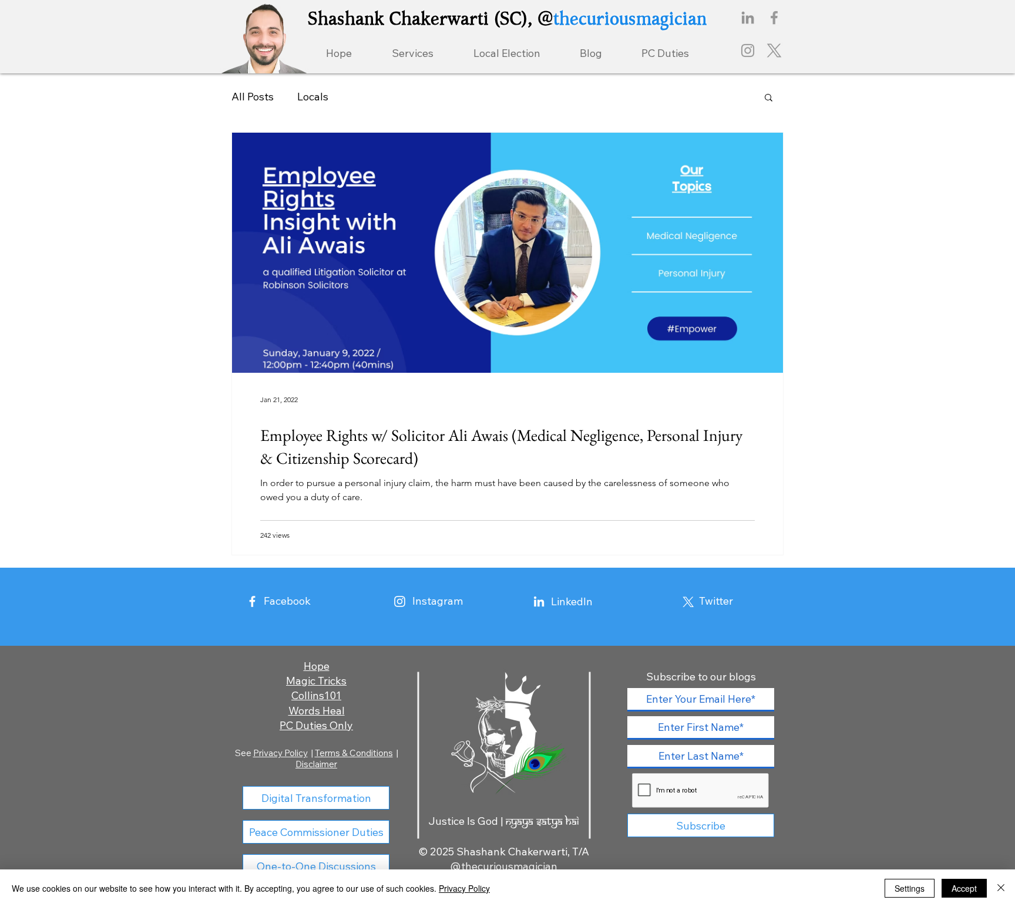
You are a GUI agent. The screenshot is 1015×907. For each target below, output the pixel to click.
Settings (910, 888)
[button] (768, 98)
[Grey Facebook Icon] (774, 17)
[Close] (1001, 888)
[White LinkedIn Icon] (539, 601)
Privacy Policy (280, 752)
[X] (774, 50)
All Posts (252, 96)
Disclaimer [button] (316, 764)
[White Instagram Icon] (399, 601)
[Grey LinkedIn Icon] (748, 17)
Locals (312, 96)
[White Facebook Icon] (252, 601)
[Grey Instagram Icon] (748, 50)
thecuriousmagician (630, 18)
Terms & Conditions (354, 752)
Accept (964, 888)
